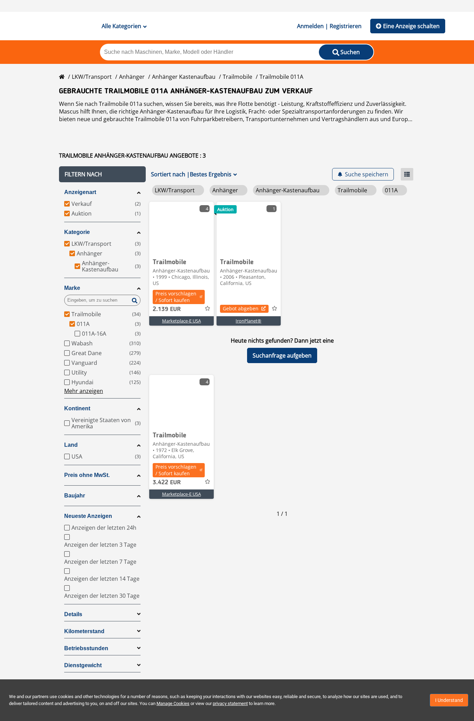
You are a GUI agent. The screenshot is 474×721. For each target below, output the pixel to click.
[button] (102, 174)
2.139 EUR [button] (167, 309)
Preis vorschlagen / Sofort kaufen (175, 296)
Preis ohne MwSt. (87, 475)
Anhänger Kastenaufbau (183, 77)
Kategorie (77, 232)
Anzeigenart (80, 192)
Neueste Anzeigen (88, 516)
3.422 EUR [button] (167, 482)
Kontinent (77, 408)
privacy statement (230, 703)
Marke (72, 288)
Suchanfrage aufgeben (282, 355)
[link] (181, 228)
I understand (449, 700)
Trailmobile (237, 77)
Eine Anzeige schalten (411, 26)
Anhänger (132, 77)
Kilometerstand (84, 631)
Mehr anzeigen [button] (83, 391)
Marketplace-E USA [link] (181, 321)
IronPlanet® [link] (248, 321)
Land (71, 445)
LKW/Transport (92, 77)
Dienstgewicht (83, 665)
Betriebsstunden (86, 648)
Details (73, 614)
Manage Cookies (172, 703)
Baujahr (74, 495)
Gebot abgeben (241, 308)
